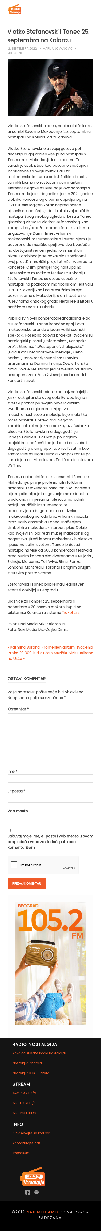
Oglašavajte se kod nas (32, 1133)
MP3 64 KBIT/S (24, 1103)
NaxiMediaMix (43, 1212)
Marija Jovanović (58, 48)
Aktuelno (15, 53)
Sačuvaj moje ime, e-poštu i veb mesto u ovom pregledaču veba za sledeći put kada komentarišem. (50, 841)
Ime (12, 771)
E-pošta (16, 791)
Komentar (18, 709)
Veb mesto (18, 811)
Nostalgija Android (27, 1063)
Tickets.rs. (71, 612)
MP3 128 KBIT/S (24, 1113)
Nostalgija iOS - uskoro (31, 1073)
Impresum (21, 1153)
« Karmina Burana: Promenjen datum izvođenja (50, 647)
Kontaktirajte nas (26, 1143)
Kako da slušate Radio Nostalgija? (40, 1053)
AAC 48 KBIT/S (24, 1093)
